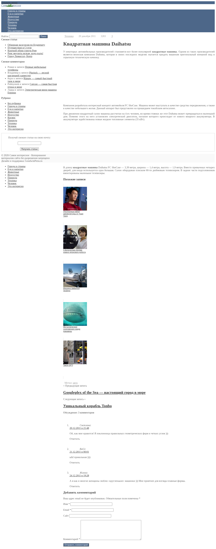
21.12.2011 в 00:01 (79, 451)
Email (67, 510)
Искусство (13, 19)
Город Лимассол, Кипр (20, 56)
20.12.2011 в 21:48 (79, 428)
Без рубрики (14, 103)
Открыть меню (9, 2)
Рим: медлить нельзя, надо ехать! (25, 53)
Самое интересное (11, 5)
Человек (12, 28)
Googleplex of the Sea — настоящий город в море (104, 392)
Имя (66, 504)
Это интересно (16, 30)
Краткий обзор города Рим (22, 50)
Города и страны (16, 10)
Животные (13, 16)
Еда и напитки (15, 13)
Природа (12, 22)
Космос (11, 117)
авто (75, 383)
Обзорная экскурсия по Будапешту (26, 44)
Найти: (5, 36)
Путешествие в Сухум (19, 47)
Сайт (66, 515)
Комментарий (71, 539)
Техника (12, 25)
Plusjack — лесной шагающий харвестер (28, 74)
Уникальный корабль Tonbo (87, 406)
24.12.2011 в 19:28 (79, 475)
